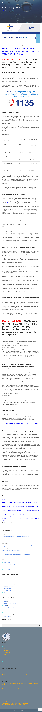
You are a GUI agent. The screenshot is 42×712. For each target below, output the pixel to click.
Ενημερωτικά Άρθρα (7, 569)
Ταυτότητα (6, 650)
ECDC (8, 202)
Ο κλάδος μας (6, 654)
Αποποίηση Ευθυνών (6, 702)
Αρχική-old (5, 646)
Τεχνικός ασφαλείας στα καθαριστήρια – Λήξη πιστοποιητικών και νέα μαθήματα (15, 536)
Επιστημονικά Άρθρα (13, 45)
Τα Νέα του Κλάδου (19, 45)
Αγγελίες (5, 567)
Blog (4, 665)
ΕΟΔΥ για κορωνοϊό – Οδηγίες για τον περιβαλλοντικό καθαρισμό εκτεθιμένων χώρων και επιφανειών (20, 51)
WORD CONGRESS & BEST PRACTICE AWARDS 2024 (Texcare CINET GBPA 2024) (16, 554)
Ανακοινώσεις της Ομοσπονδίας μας (10, 564)
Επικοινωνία (6, 663)
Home (3, 10)
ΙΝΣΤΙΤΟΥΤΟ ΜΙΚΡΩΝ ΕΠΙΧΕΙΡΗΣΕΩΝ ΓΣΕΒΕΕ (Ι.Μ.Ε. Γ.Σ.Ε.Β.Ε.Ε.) (13, 704)
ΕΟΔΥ (3, 499)
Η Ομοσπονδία (6, 648)
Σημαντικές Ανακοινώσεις (8, 592)
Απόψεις (5, 582)
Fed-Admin (25, 45)
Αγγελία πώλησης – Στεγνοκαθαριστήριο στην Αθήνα (11, 550)
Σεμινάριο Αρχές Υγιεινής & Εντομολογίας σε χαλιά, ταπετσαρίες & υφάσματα (15, 540)
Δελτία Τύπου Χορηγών (8, 586)
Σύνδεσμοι (5, 661)
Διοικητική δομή (7, 652)
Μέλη (5, 656)
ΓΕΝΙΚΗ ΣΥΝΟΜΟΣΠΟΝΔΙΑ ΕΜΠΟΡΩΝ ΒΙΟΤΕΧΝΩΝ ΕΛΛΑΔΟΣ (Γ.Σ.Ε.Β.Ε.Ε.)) (15, 703)
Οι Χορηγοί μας (6, 659)
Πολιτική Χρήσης (5, 701)
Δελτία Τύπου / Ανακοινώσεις (9, 565)
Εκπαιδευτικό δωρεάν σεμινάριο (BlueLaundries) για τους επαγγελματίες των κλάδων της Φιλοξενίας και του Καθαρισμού (20, 546)
